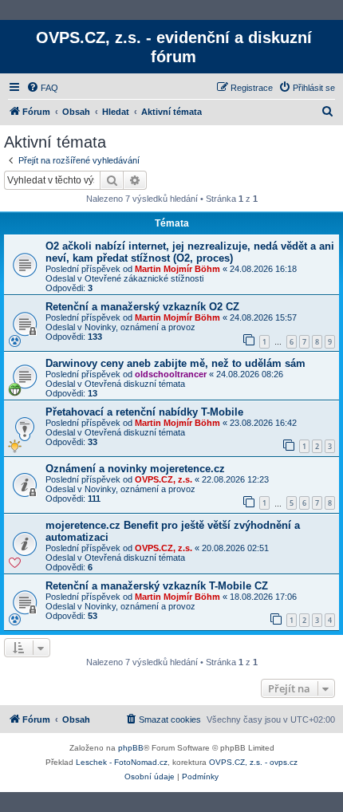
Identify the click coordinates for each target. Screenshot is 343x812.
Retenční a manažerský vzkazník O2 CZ (142, 307)
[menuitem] (42, 87)
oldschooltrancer (171, 374)
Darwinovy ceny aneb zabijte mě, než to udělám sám (175, 363)
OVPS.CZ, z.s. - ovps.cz (253, 762)
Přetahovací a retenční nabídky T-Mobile (144, 412)
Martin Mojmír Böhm (177, 269)
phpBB (131, 747)
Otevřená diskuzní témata (135, 383)
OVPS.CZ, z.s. (163, 479)
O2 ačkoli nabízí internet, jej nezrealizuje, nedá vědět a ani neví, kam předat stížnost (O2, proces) (189, 252)
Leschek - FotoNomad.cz (122, 762)
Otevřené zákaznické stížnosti (144, 278)
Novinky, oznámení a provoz (140, 327)
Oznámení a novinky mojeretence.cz (135, 469)
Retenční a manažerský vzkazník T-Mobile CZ (156, 586)
